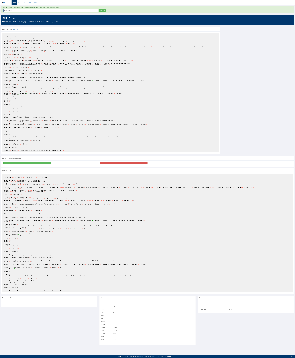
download (15, 29)
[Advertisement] (235, 37)
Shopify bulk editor (156, 356)
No (124, 163)
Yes (27, 163)
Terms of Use (142, 356)
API (24, 2)
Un (4, 2)
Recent (20, 2)
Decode (14, 2)
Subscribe (102, 10)
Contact (35, 2)
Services (29, 2)
